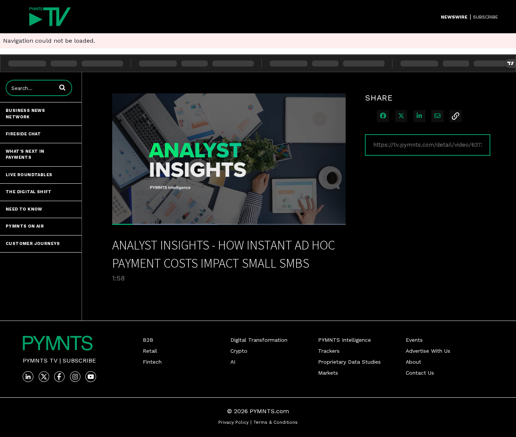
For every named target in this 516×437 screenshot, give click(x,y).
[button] (62, 87)
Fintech (152, 362)
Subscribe (79, 360)
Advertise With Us (428, 351)
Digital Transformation (258, 340)
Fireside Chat (23, 134)
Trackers (329, 351)
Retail (150, 351)
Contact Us (420, 373)
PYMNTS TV (40, 360)
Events (414, 340)
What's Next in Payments (25, 154)
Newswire (454, 17)
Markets (328, 373)
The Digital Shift (29, 191)
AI (232, 362)
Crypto (238, 351)
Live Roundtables (29, 174)
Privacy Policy (233, 422)
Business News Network (25, 113)
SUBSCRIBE (485, 17)
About (413, 362)
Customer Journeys (33, 243)
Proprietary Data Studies (349, 362)
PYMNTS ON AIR (25, 226)
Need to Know (24, 209)
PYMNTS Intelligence (344, 340)
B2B (148, 340)
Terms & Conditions (275, 422)
